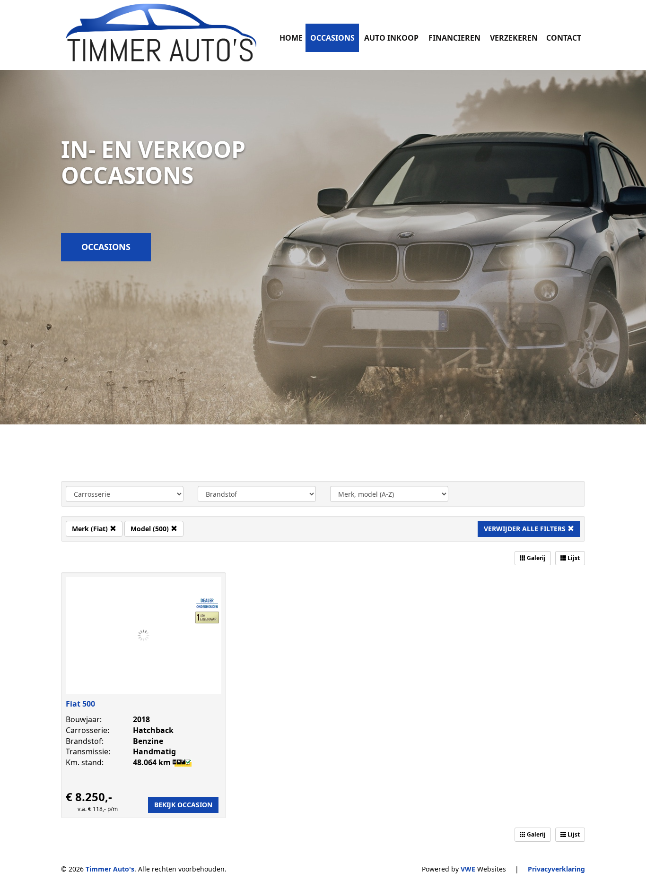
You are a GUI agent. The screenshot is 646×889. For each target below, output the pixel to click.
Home (291, 38)
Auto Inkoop (391, 38)
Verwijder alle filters (525, 528)
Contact (563, 38)
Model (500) (151, 528)
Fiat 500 (80, 704)
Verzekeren (514, 38)
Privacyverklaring (556, 868)
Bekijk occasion (183, 804)
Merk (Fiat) (91, 528)
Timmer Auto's (110, 868)
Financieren (454, 38)
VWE (468, 868)
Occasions (332, 38)
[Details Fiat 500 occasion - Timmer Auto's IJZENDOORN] (143, 635)
